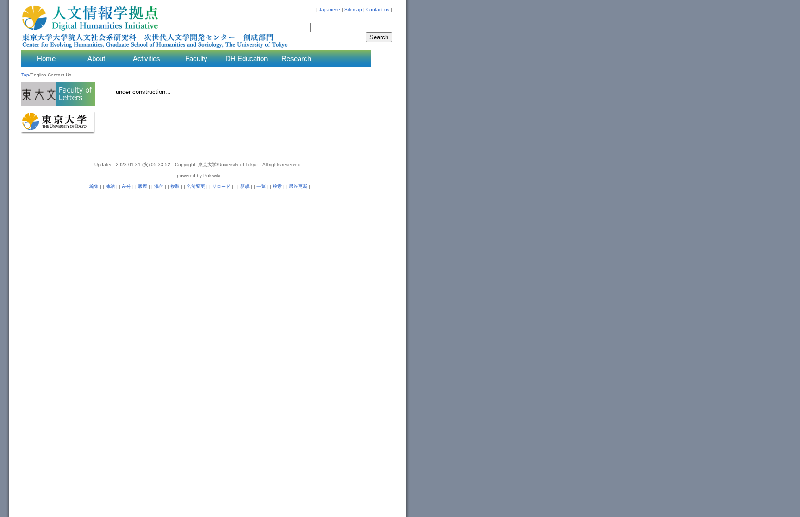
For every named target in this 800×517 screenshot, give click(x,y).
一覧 (261, 186)
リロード (221, 186)
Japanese (329, 9)
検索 (277, 186)
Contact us (377, 9)
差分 (126, 186)
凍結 (110, 186)
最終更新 (298, 186)
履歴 (142, 186)
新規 (245, 186)
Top (25, 74)
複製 (175, 186)
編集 (94, 186)
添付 (158, 186)
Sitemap (353, 9)
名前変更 (196, 186)
